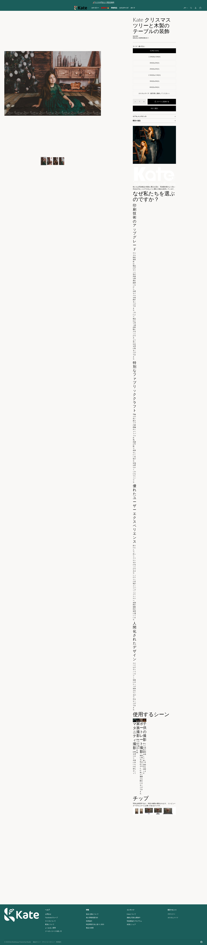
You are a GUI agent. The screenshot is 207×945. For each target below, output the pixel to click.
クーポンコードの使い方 (53, 931)
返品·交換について (92, 914)
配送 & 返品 (136, 121)
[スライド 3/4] (55, 161)
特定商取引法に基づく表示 (95, 924)
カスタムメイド (173, 918)
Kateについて (131, 914)
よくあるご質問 (50, 928)
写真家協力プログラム (134, 921)
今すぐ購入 (154, 108)
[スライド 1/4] (43, 161)
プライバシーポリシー (48, 942)
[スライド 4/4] (61, 161)
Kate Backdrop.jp (14, 942)
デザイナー (171, 914)
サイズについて (50, 921)
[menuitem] (95, 8)
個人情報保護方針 (92, 918)
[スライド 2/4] (49, 161)
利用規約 (89, 921)
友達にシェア (131, 924)
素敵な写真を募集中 (133, 918)
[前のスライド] (6, 83)
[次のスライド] (99, 83)
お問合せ (48, 914)
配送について (49, 924)
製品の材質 (90, 928)
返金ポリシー (37, 942)
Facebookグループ (51, 918)
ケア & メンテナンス (140, 116)
